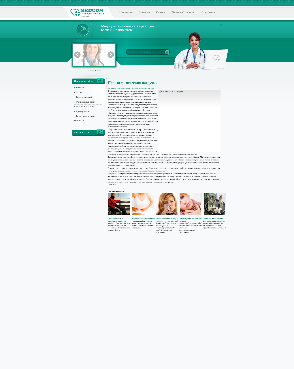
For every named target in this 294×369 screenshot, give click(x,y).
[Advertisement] (236, 122)
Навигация (126, 12)
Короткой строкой (84, 97)
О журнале (208, 12)
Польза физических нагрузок (143, 88)
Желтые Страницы (183, 12)
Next (110, 54)
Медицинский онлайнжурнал (93, 14)
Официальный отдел (85, 102)
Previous (77, 54)
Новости (144, 12)
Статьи (160, 12)
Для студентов (82, 111)
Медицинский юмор (85, 106)
